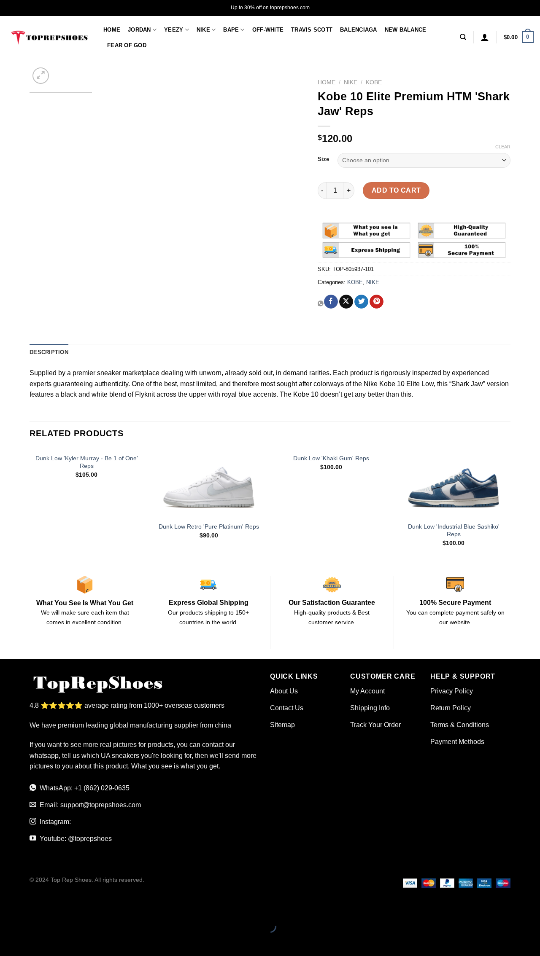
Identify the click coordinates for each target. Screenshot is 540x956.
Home (326, 82)
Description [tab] (49, 352)
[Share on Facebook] (331, 302)
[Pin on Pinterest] (376, 302)
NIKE (203, 30)
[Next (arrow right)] (33, 941)
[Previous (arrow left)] (8, 941)
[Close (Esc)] (8, 905)
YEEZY (173, 30)
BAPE (231, 30)
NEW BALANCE (406, 30)
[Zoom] (40, 75)
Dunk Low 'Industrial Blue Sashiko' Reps (454, 530)
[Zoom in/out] (33, 905)
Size (323, 159)
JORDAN (139, 30)
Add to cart (396, 190)
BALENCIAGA (358, 30)
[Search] (463, 37)
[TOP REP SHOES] (48, 37)
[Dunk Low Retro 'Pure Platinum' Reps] (209, 483)
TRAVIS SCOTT (311, 30)
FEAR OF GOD (126, 45)
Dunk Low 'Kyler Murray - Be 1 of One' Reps (86, 462)
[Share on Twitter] (361, 302)
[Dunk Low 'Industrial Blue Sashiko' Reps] (453, 483)
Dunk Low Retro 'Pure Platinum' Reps (209, 526)
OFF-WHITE (268, 30)
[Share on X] (346, 302)
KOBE (374, 82)
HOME (111, 30)
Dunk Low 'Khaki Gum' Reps (331, 458)
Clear (502, 146)
